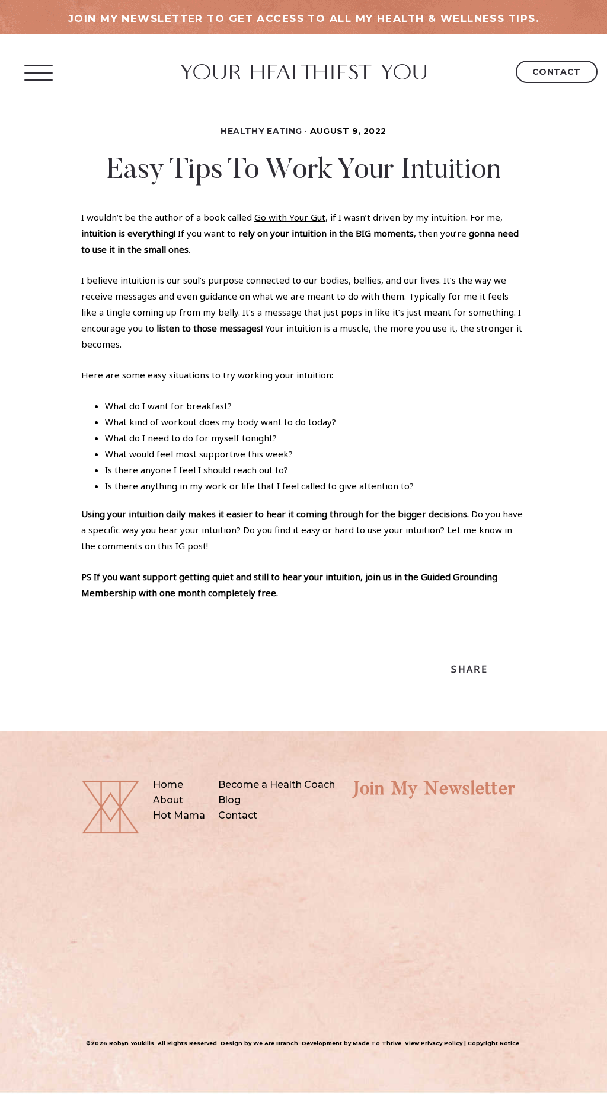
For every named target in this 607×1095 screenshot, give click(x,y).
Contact (556, 71)
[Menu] (39, 72)
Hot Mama (179, 815)
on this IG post (175, 546)
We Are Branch (275, 1043)
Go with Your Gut (289, 217)
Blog (229, 800)
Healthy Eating (261, 131)
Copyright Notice (493, 1043)
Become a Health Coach (276, 784)
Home (168, 784)
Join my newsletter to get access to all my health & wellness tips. (303, 18)
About (168, 800)
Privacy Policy (441, 1043)
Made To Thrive (377, 1043)
